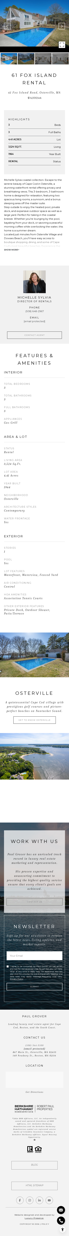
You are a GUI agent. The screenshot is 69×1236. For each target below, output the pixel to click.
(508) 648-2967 (34, 311)
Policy (45, 1224)
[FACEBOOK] (20, 1200)
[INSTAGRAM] (29, 1200)
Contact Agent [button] (34, 335)
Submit (34, 986)
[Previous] (7, 26)
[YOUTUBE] (49, 1200)
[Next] (62, 26)
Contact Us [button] (34, 902)
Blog (34, 1164)
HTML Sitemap (34, 1185)
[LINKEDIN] (39, 1200)
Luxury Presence (34, 1218)
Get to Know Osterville (34, 720)
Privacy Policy (16, 979)
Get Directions (34, 1092)
